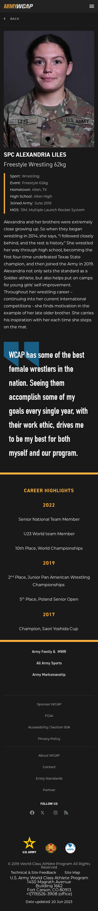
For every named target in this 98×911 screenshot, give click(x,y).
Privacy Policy (49, 739)
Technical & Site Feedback (33, 872)
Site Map (72, 872)
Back (14, 18)
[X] (43, 813)
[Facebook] (32, 813)
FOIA (49, 716)
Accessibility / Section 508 (49, 727)
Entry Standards (49, 778)
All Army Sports (49, 663)
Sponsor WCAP (49, 704)
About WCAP (49, 755)
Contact (49, 767)
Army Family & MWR (49, 651)
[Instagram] (55, 813)
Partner (49, 790)
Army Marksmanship (49, 674)
